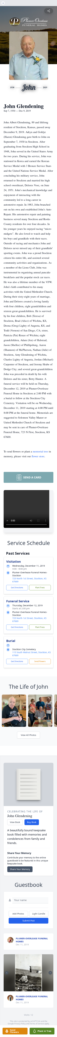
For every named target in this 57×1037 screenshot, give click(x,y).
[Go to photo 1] (18, 988)
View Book (15, 822)
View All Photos (28, 735)
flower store (38, 456)
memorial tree (40, 451)
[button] (28, 972)
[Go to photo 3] (22, 988)
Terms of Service (37, 1023)
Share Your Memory (20, 869)
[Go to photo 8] (31, 988)
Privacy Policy (20, 1023)
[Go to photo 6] (27, 988)
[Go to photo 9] (33, 988)
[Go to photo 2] (20, 988)
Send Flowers (40, 661)
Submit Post (28, 920)
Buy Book (31, 822)
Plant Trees (40, 587)
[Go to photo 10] (34, 988)
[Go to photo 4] (23, 988)
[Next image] (50, 973)
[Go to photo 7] (29, 988)
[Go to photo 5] (25, 988)
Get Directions (17, 587)
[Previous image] (7, 973)
